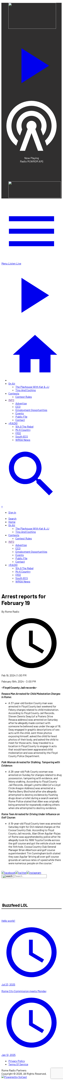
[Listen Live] (31, 64)
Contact (20, 419)
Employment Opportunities (31, 410)
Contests (13, 393)
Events (19, 413)
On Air (11, 383)
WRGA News (22, 439)
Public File (21, 416)
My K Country (22, 429)
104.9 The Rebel (24, 426)
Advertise (21, 403)
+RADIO (13, 423)
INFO (11, 400)
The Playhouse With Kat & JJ (32, 386)
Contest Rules (23, 396)
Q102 (18, 433)
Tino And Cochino (25, 390)
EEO (17, 406)
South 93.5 (21, 436)
